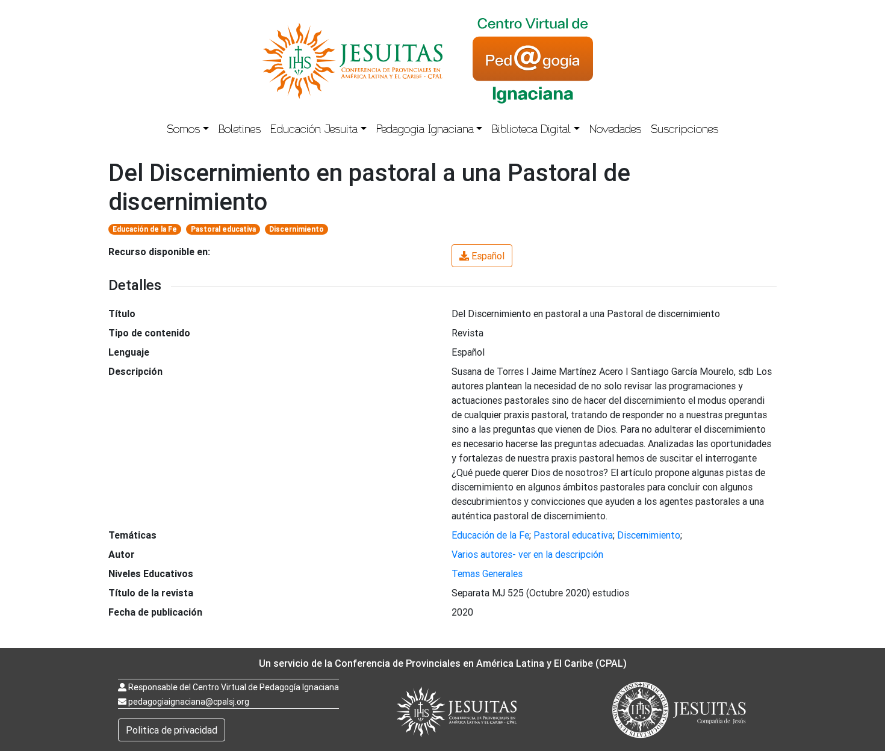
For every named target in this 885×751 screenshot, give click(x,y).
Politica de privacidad (171, 730)
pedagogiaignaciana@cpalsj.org (188, 701)
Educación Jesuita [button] (314, 130)
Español (488, 256)
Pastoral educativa (223, 228)
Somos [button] (183, 130)
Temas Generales (487, 573)
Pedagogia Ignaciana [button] (425, 130)
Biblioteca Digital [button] (531, 130)
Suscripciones (684, 130)
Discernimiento (296, 228)
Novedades (615, 130)
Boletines (240, 130)
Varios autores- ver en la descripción (527, 554)
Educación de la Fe (145, 228)
